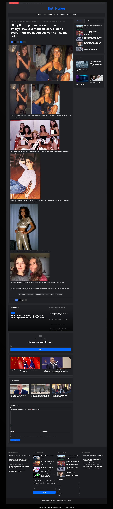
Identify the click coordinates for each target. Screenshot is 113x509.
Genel (13, 312)
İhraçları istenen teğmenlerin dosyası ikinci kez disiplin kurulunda (93, 26)
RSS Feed (50, 500)
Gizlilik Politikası (51, 507)
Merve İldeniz (40, 294)
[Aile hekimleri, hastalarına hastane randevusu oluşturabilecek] (79, 49)
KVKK (60, 507)
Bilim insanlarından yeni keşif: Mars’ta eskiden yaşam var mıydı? (48, 463)
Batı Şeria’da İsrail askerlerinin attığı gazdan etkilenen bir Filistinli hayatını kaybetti (40, 396)
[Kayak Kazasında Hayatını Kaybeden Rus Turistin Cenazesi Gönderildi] (79, 39)
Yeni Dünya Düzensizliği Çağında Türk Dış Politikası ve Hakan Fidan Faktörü (34, 2)
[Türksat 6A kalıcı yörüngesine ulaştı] (36, 457)
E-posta (12, 431)
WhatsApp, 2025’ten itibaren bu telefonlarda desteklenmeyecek (48, 475)
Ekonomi (50, 14)
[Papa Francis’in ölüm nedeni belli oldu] (96, 78)
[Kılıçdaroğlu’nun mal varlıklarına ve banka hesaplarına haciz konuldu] (79, 44)
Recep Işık (59, 294)
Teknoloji (62, 14)
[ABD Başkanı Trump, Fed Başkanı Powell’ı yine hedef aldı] (19, 389)
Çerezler (56, 507)
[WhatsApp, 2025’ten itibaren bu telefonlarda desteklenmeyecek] (36, 475)
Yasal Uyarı (72, 507)
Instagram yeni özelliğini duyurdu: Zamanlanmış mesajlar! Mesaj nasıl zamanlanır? (47, 469)
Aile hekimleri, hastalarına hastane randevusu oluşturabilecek (92, 48)
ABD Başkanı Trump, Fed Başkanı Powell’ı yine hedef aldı (18, 396)
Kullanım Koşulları (65, 507)
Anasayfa (38, 14)
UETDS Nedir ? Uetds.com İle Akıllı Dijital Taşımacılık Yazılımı (82, 71)
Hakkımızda (41, 507)
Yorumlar (99, 20)
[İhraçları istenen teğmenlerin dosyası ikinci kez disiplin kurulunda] (79, 27)
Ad (11, 425)
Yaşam (68, 14)
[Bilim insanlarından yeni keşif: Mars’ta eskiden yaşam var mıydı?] (36, 463)
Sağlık (56, 14)
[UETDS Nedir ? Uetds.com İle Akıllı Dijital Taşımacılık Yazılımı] (82, 64)
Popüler (79, 20)
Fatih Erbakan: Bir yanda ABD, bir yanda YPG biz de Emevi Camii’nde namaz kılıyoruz (92, 33)
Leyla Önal (30, 294)
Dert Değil (22, 294)
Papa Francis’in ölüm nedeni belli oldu (95, 83)
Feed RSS (59, 500)
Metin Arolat (50, 294)
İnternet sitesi (45, 431)
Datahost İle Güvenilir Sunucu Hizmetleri (25, 316)
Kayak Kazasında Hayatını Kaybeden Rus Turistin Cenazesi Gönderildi (93, 38)
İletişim (74, 14)
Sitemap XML (45, 500)
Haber (44, 14)
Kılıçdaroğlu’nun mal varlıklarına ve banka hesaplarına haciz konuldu (92, 43)
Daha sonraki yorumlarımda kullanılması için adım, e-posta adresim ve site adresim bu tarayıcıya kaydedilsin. (35, 436)
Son (89, 20)
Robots (54, 500)
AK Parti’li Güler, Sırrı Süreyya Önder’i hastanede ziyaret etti (60, 396)
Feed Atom (63, 500)
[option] (40, 318)
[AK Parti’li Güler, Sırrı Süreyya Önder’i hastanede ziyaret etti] (61, 389)
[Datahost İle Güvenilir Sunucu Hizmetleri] (82, 78)
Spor (59, 491)
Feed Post (69, 500)
